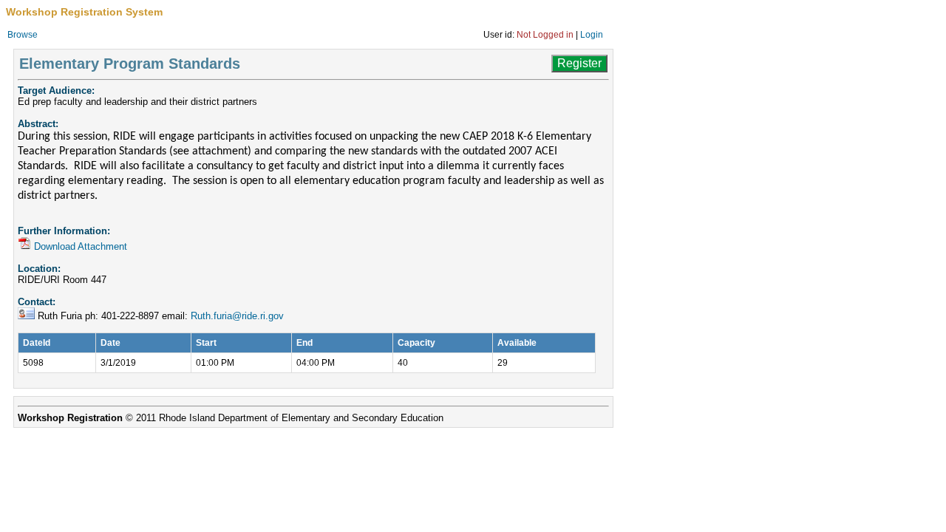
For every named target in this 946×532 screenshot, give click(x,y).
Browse (22, 35)
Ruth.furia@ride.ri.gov (237, 315)
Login (591, 35)
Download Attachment (80, 246)
